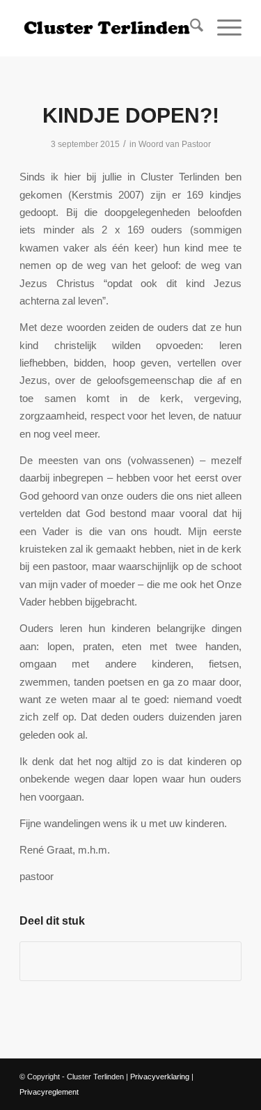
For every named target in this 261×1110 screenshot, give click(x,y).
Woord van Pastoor (175, 144)
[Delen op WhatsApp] (130, 961)
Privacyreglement (49, 1092)
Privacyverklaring (159, 1076)
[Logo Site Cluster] (108, 28)
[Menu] (222, 28)
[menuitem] (189, 28)
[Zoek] (189, 28)
